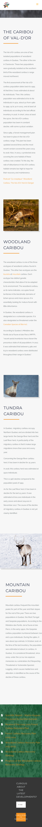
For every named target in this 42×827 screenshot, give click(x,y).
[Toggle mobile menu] (37, 4)
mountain (16, 274)
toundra (6, 274)
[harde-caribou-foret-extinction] (21, 376)
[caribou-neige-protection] (21, 534)
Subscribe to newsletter (21, 817)
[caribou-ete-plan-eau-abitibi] (21, 200)
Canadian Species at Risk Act (15, 324)
